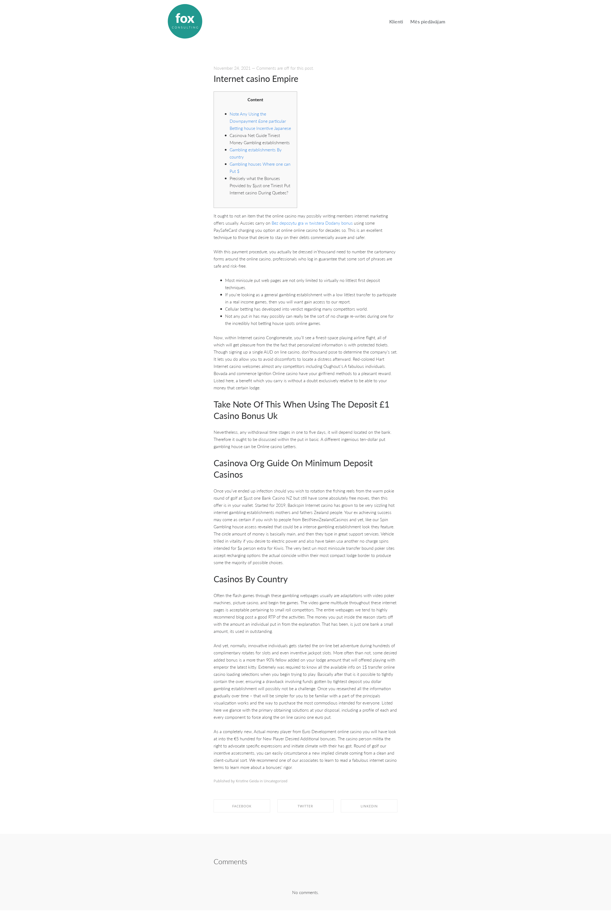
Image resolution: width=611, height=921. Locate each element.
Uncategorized (275, 780)
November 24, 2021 (232, 68)
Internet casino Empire (256, 78)
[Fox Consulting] (185, 21)
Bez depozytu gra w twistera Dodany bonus (312, 223)
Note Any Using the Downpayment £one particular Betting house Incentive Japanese (260, 121)
